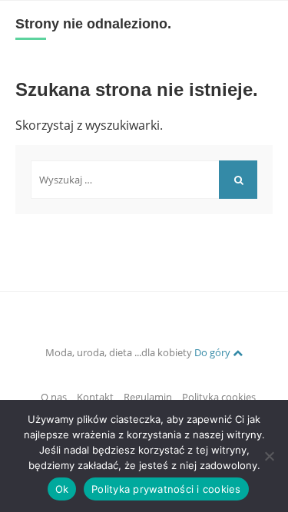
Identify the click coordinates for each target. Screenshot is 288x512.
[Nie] (268, 456)
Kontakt (95, 397)
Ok (62, 489)
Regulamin (148, 397)
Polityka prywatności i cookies (166, 489)
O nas (54, 397)
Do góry (213, 352)
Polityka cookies (219, 397)
